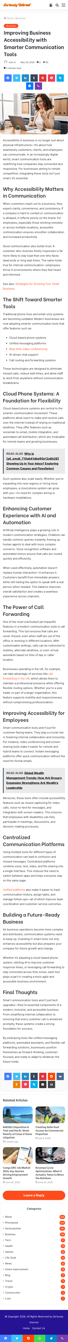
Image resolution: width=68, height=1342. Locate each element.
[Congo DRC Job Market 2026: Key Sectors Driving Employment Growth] (18, 1155)
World (8, 1216)
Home (9, 18)
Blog (7, 1275)
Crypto (9, 1286)
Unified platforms (14, 889)
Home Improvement (16, 1269)
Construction (12, 1292)
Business (20, 18)
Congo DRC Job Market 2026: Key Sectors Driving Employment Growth (16, 1173)
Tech (8, 1240)
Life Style (10, 1257)
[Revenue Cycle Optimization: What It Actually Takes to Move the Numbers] (50, 1155)
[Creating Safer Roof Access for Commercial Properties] (50, 1115)
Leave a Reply (34, 1195)
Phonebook (11, 1222)
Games (9, 1251)
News (8, 1263)
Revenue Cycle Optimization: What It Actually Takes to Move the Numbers (50, 1173)
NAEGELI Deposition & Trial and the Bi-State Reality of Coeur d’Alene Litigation (17, 1132)
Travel (8, 1280)
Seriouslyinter (13, 1228)
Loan (8, 1298)
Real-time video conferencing (28, 349)
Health (9, 1245)
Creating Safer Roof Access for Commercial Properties (49, 1130)
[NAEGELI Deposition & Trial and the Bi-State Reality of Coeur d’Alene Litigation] (18, 1115)
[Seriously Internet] (17, 5)
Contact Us (38, 1328)
